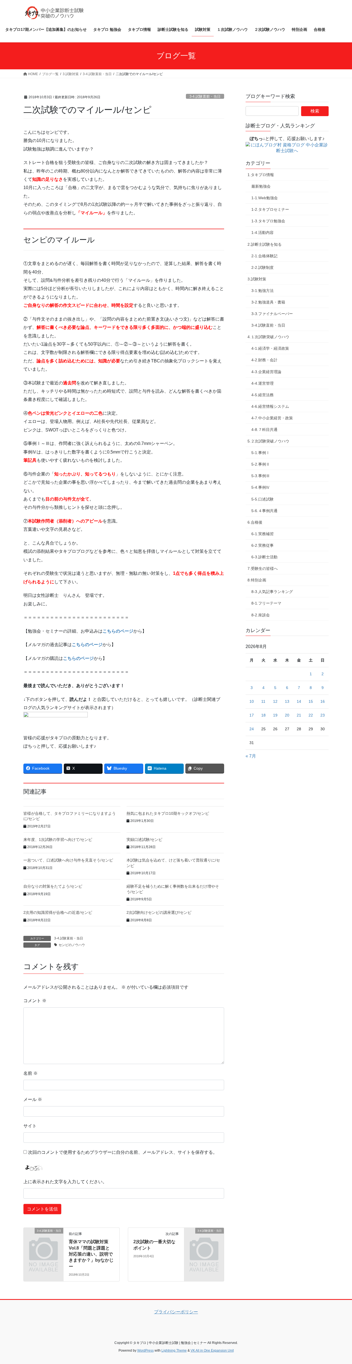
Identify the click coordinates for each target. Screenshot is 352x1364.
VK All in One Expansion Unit (212, 1350)
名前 (30, 1073)
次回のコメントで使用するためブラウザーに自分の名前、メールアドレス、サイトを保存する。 (122, 1152)
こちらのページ (118, 631)
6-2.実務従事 (262, 545)
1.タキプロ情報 (261, 175)
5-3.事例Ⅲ (260, 476)
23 (322, 715)
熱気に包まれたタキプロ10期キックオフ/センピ (168, 813)
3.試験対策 (257, 279)
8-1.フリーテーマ (266, 603)
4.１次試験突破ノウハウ (268, 337)
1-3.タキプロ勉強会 (268, 221)
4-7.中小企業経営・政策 (272, 418)
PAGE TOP (338, 1318)
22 (311, 715)
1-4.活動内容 (262, 232)
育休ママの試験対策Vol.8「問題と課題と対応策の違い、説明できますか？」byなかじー (91, 1254)
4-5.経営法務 (262, 395)
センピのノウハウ (72, 945)
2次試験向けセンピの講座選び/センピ (159, 912)
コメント (34, 1000)
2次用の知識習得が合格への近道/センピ (57, 912)
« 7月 (251, 756)
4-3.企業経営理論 (266, 372)
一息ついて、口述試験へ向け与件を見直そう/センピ (68, 860)
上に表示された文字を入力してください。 (65, 1181)
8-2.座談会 (260, 615)
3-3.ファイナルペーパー (272, 313)
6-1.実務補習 (262, 534)
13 (287, 701)
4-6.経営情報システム (270, 406)
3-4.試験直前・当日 (205, 96)
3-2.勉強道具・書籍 (268, 302)
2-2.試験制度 (262, 267)
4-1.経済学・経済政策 (270, 348)
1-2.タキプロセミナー (270, 209)
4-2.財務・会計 (264, 360)
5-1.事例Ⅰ (260, 452)
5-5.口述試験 (262, 499)
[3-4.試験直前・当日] (43, 1239)
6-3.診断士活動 (264, 557)
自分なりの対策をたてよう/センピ (52, 886)
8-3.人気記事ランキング (272, 591)
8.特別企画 (257, 580)
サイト (30, 1126)
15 (311, 701)
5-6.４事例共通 (264, 511)
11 (263, 701)
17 (251, 715)
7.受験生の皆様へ (263, 568)
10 (251, 701)
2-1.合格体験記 (264, 256)
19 (275, 715)
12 (275, 701)
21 (299, 715)
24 (251, 729)
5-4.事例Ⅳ (260, 487)
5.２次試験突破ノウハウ (268, 441)
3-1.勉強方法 (262, 290)
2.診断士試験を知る (265, 244)
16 (322, 701)
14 (299, 701)
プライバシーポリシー (176, 1312)
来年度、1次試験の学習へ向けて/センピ (57, 839)
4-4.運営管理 (262, 383)
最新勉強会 (261, 186)
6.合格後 (255, 522)
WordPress (145, 1350)
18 (263, 715)
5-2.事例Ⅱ (260, 464)
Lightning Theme (174, 1350)
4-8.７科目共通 (264, 429)
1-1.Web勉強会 (264, 198)
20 (287, 715)
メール (32, 1099)
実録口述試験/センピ (144, 839)
